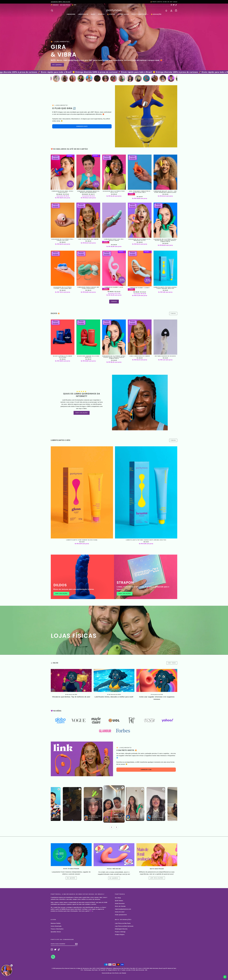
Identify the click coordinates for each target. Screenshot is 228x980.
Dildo (93, 14)
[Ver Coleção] (82, 577)
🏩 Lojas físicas (65, 5)
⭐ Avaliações (156, 14)
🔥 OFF (74, 5)
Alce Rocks (115, 973)
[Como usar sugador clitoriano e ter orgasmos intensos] (156, 680)
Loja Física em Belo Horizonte (124, 926)
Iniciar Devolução (56, 926)
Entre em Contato (120, 906)
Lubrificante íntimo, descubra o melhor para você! (114, 697)
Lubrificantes (83, 14)
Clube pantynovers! (121, 914)
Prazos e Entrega (120, 931)
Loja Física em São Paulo (123, 923)
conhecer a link (146, 769)
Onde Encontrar (120, 903)
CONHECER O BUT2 (82, 126)
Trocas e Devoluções (57, 929)
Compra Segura (119, 934)
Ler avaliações (156, 878)
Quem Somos (119, 900)
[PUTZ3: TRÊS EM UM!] (114, 854)
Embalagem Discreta (121, 929)
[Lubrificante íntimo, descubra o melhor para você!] (114, 680)
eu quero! (114, 878)
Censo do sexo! (120, 911)
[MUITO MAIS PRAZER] (156, 854)
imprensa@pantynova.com (123, 909)
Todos (114, 301)
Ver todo (172, 663)
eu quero (71, 878)
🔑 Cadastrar (55, 5)
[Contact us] (225, 977)
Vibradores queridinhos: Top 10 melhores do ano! (71, 697)
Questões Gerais (56, 931)
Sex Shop (118, 897)
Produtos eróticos (139, 14)
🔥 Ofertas (111, 14)
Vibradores (71, 14)
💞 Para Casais (123, 14)
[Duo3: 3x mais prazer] (71, 854)
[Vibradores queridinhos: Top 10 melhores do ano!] (71, 680)
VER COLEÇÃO (81, 412)
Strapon (101, 14)
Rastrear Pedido (56, 923)
